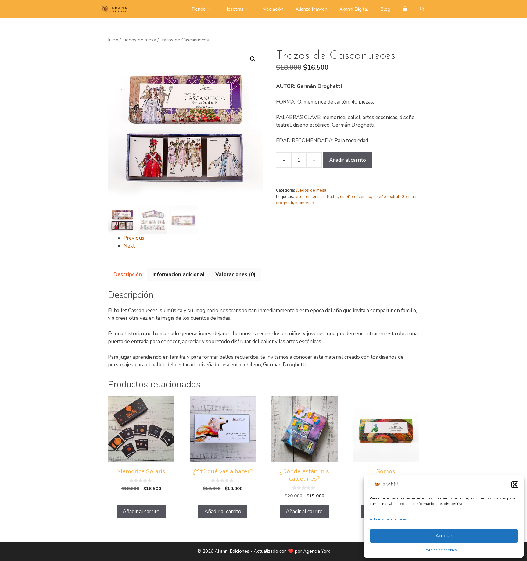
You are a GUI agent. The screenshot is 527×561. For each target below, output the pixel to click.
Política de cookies (441, 550)
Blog (385, 9)
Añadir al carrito (347, 160)
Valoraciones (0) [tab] (235, 274)
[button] (515, 485)
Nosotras (233, 9)
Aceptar (444, 536)
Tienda (199, 9)
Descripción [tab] (127, 274)
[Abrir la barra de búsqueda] (422, 9)
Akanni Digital (353, 9)
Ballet (332, 196)
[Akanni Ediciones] (115, 9)
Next (129, 245)
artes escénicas (310, 196)
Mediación (272, 9)
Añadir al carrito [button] (141, 511)
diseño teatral (386, 196)
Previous (134, 238)
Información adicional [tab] (178, 274)
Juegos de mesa (139, 40)
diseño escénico (355, 196)
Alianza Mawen (311, 9)
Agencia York (316, 551)
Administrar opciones (388, 519)
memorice (304, 203)
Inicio (113, 40)
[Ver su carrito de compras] (404, 9)
